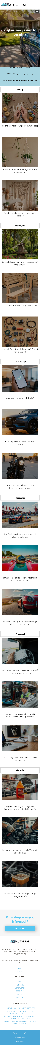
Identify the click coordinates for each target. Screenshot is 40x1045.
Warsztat (20, 770)
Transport (20, 634)
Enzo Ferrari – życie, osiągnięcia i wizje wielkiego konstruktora (20, 622)
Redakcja (20, 968)
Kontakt (20, 971)
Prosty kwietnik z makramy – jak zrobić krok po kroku (20, 170)
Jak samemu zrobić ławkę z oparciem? (20, 305)
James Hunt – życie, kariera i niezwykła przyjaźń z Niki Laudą (20, 579)
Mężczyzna (20, 225)
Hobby (20, 89)
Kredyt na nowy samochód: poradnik (20, 32)
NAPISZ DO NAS (20, 928)
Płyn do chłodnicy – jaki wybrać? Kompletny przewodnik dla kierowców (20, 808)
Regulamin (20, 1041)
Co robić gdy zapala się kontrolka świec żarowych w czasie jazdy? (20, 1017)
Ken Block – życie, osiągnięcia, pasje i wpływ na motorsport (20, 535)
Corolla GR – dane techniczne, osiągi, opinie (20, 1008)
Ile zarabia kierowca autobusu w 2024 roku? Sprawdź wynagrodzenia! (20, 715)
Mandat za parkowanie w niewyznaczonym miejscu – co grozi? (20, 1022)
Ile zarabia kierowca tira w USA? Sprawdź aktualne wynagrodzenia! (20, 671)
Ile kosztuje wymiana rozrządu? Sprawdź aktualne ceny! (20, 851)
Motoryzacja (20, 361)
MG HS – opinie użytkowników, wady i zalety (20, 74)
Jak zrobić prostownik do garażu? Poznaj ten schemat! (20, 350)
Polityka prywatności (20, 1033)
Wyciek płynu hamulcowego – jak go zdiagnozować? (20, 895)
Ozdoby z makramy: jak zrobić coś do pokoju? (20, 214)
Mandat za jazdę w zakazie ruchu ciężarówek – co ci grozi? (20, 1012)
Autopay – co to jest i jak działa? (20, 67)
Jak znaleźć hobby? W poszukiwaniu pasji (20, 125)
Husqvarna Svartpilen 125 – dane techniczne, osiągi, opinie (20, 80)
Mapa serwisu (20, 1037)
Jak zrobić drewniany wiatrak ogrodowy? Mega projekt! (20, 263)
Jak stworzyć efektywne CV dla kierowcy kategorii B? (20, 759)
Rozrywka (20, 497)
